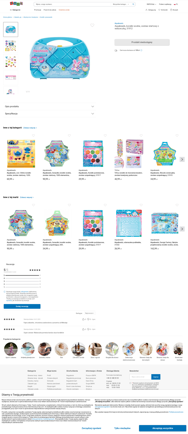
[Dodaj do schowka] (91, 24)
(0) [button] (85, 319)
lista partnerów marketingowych (43, 419)
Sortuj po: (79, 313)
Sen (61, 357)
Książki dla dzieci (112, 357)
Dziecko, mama (44, 357)
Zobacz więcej (29, 128)
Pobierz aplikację (165, 4)
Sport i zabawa (11, 357)
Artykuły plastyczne (28, 357)
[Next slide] (93, 58)
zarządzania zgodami (102, 407)
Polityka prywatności (176, 412)
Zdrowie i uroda (78, 357)
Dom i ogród (95, 357)
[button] (133, 4)
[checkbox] (130, 383)
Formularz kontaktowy (114, 375)
